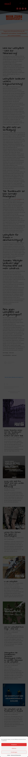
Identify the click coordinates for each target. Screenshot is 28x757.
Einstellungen (14, 752)
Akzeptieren (14, 744)
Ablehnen (14, 748)
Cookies (8, 755)
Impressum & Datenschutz (16, 755)
